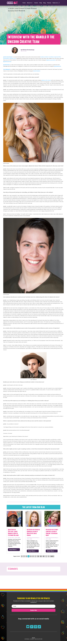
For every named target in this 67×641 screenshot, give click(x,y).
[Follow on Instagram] (35, 626)
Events (36, 3)
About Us (29, 3)
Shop (40, 3)
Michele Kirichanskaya (33, 537)
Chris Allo (11, 537)
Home (24, 3)
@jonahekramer (57, 66)
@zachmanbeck (36, 71)
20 (40, 556)
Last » (52, 556)
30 (43, 556)
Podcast (49, 3)
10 (38, 556)
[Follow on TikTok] (39, 626)
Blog (44, 3)
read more (13, 549)
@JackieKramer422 (7, 61)
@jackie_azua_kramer (51, 60)
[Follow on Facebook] (31, 626)
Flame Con (55, 3)
